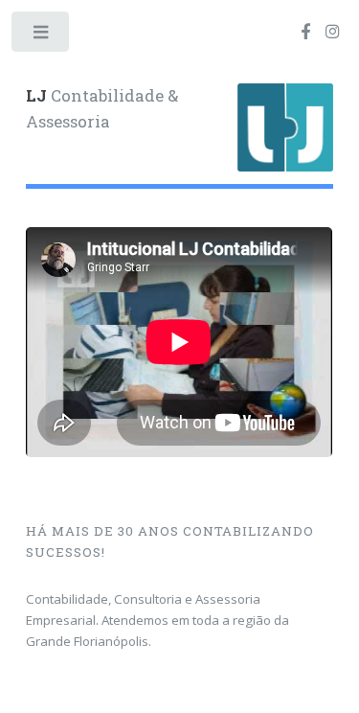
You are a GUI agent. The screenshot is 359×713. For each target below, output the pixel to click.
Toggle (41, 36)
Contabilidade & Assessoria (102, 109)
